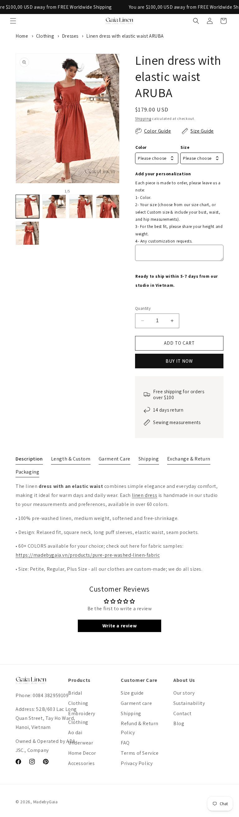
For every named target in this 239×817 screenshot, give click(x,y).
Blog (178, 723)
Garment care (136, 703)
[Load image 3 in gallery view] (81, 206)
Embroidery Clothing (81, 718)
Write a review (119, 625)
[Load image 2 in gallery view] (54, 206)
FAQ (125, 742)
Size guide (132, 693)
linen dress (144, 495)
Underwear (80, 742)
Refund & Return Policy (139, 728)
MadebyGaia (45, 802)
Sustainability (189, 703)
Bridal (75, 693)
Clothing (45, 36)
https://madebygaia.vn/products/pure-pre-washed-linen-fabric (88, 555)
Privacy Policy (136, 763)
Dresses (70, 36)
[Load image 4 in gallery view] (108, 206)
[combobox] (156, 158)
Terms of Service (140, 753)
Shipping (143, 118)
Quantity (143, 308)
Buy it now (179, 361)
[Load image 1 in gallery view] (27, 206)
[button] (13, 21)
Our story (183, 693)
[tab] (29, 460)
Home (22, 36)
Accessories (81, 763)
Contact (182, 713)
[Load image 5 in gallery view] (27, 233)
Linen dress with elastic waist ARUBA (125, 36)
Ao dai (75, 732)
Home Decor (82, 753)
